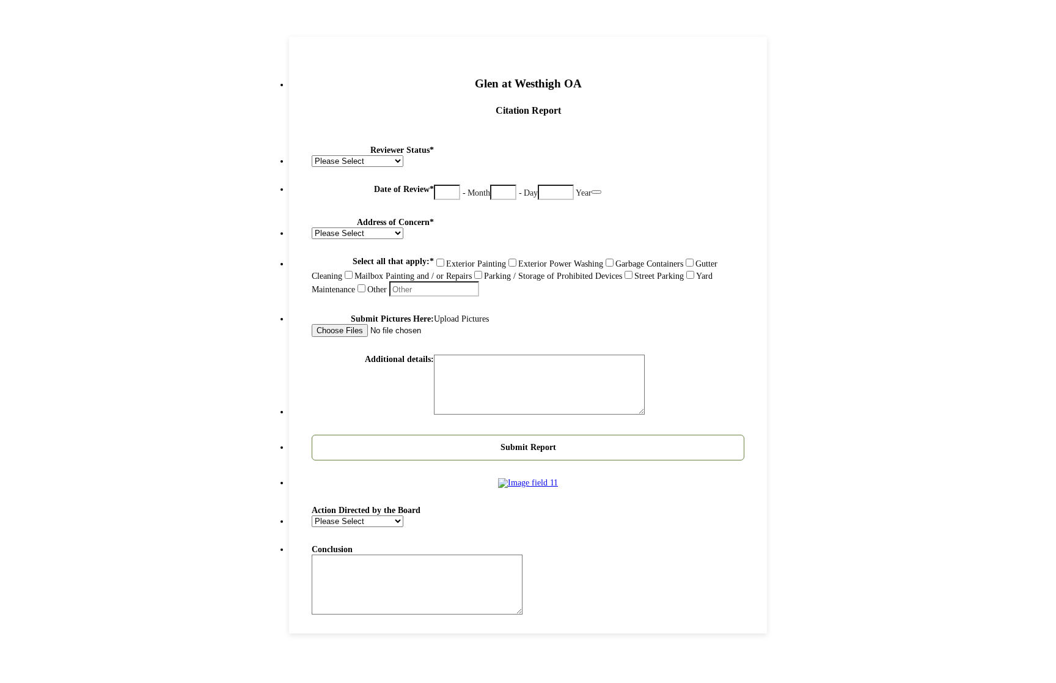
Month (479, 193)
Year (584, 193)
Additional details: (399, 359)
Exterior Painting (476, 263)
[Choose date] (596, 192)
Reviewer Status (402, 150)
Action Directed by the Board (366, 510)
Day (531, 193)
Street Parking (659, 276)
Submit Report (528, 447)
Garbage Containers (649, 263)
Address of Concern (395, 222)
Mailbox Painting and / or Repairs (413, 276)
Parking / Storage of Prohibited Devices (553, 276)
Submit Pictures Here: (392, 318)
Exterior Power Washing (560, 263)
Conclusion (332, 549)
